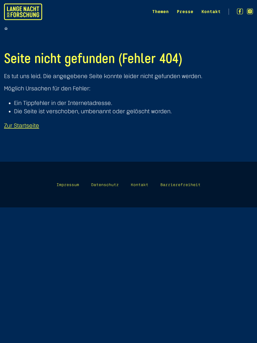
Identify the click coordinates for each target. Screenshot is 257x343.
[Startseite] (6, 28)
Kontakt (211, 11)
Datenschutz (105, 184)
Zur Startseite (21, 125)
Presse (185, 11)
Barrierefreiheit (180, 184)
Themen (160, 11)
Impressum (67, 184)
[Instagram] (250, 11)
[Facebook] (240, 11)
